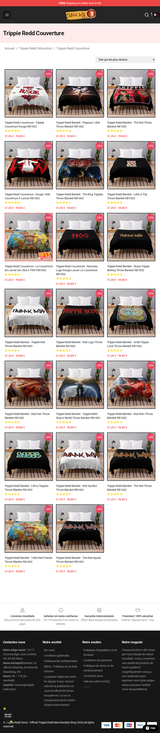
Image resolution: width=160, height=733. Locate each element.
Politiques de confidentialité (60, 661)
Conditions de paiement (98, 660)
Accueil (10, 48)
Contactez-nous (93, 675)
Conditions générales (56, 655)
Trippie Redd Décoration (35, 48)
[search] (146, 15)
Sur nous (49, 650)
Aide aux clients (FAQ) (97, 681)
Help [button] (153, 728)
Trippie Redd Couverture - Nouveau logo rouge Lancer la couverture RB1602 (77, 270)
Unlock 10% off (7, 716)
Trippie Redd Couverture (73, 48)
